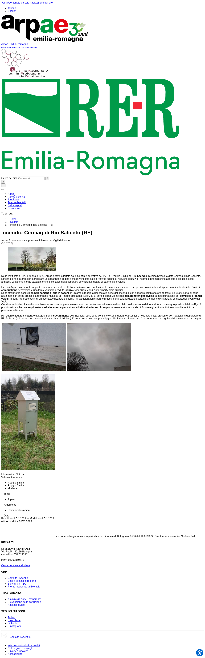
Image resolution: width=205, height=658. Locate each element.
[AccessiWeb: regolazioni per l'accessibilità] (199, 652)
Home (13, 219)
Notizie (14, 222)
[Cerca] (47, 178)
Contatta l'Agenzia (18, 578)
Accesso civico (16, 604)
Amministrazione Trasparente (24, 599)
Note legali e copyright (20, 648)
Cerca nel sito (9, 178)
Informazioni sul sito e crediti (24, 645)
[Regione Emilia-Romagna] (90, 175)
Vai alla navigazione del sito (37, 2)
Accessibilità (15, 654)
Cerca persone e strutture (15, 565)
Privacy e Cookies (18, 651)
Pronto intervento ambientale (24, 586)
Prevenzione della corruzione (24, 602)
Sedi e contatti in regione (22, 580)
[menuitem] (11, 193)
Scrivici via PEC (17, 583)
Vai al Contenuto (10, 2)
